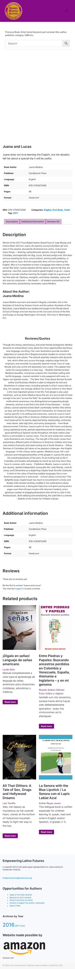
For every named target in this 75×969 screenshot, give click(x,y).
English (47, 210)
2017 (15, 213)
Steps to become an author (21, 900)
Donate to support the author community (27, 903)
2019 (22, 926)
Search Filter (15, 906)
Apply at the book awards (21, 895)
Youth (67, 210)
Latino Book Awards (17, 965)
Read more (10, 702)
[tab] (12, 221)
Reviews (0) (53, 221)
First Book (57, 210)
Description (12, 221)
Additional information (32, 221)
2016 (8, 925)
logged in (19, 588)
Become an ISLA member (20, 897)
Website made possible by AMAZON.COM (45, 965)
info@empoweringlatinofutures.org (17, 878)
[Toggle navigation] (66, 10)
